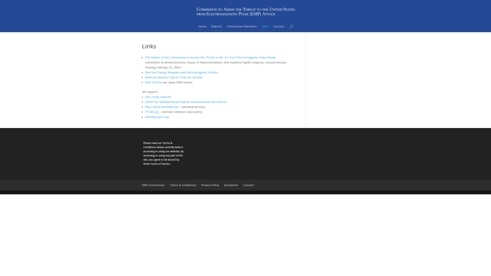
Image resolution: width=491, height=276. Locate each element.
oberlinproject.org (157, 117)
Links (265, 26)
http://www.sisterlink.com (162, 107)
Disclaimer (231, 185)
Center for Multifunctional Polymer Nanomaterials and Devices (186, 102)
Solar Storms (153, 82)
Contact (278, 26)
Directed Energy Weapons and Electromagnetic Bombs (181, 72)
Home (202, 26)
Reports (216, 26)
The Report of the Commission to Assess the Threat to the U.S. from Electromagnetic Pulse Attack (210, 57)
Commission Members (242, 26)
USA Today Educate (158, 97)
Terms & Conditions (183, 185)
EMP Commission (153, 185)
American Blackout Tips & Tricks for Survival (173, 77)
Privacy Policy (210, 185)
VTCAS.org (152, 112)
